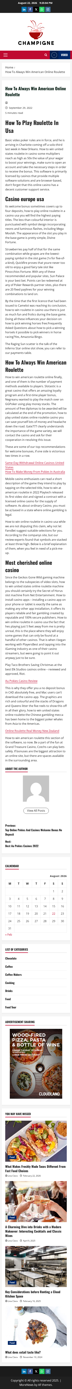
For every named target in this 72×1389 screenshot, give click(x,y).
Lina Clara (13, 1175)
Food (8, 999)
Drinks (9, 991)
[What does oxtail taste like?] (36, 1326)
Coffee (9, 966)
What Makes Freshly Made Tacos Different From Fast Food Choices (35, 1168)
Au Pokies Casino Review (21, 681)
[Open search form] (46, 55)
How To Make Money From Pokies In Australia (35, 472)
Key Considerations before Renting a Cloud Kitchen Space (32, 1293)
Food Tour (10, 1007)
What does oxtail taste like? (23, 1352)
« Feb (8, 934)
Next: (21, 843)
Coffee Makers (13, 974)
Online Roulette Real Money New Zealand (32, 731)
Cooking (10, 983)
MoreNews (26, 1385)
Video (64, 55)
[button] (5, 55)
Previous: (33, 829)
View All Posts (36, 811)
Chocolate (11, 958)
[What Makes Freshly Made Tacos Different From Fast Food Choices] (36, 1141)
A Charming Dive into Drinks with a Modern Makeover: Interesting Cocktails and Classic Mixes (33, 1231)
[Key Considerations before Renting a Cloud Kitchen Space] (36, 1266)
